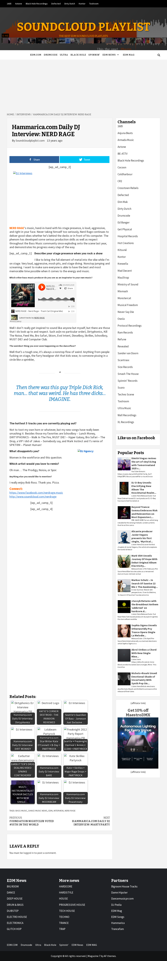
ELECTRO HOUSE (17, 917)
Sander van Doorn (128, 353)
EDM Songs (117, 917)
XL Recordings (126, 422)
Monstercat (124, 298)
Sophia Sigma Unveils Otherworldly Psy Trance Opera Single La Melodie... (144, 630)
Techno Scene (126, 394)
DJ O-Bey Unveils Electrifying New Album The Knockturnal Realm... (143, 487)
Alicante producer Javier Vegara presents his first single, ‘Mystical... (142, 536)
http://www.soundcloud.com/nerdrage (32, 496)
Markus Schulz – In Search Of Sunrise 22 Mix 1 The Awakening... (144, 583)
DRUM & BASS (15, 905)
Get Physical (125, 229)
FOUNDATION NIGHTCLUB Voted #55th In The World (31, 821)
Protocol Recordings (130, 325)
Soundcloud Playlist (83, 27)
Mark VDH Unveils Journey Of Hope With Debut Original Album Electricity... (144, 560)
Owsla (121, 319)
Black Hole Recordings (37, 3)
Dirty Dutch (69, 3)
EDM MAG (129, 54)
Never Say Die (126, 312)
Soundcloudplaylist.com (30, 140)
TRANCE (64, 923)
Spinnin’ (94, 54)
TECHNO (64, 917)
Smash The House (128, 374)
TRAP (62, 929)
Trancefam (117, 929)
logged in (28, 852)
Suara (121, 387)
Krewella (123, 263)
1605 (9, 3)
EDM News (109, 54)
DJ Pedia (116, 905)
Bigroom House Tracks (124, 886)
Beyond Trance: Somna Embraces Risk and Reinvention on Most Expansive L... (144, 512)
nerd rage (70, 810)
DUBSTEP (13, 911)
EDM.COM (35, 54)
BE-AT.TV (123, 153)
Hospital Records (128, 236)
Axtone (18, 3)
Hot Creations (126, 243)
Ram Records (125, 332)
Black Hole (78, 54)
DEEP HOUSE (15, 898)
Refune (122, 339)
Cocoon (122, 167)
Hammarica (118, 923)
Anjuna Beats (125, 133)
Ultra (64, 54)
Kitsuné (122, 250)
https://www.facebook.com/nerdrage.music (36, 492)
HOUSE (63, 898)
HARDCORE (65, 886)
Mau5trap (123, 277)
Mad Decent (125, 270)
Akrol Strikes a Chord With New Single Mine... (143, 653)
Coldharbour (125, 174)
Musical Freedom (128, 305)
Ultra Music (124, 408)
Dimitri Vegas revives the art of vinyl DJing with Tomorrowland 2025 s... (143, 463)
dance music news (37, 810)
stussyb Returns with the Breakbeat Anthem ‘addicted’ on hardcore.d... (144, 606)
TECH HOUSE (67, 911)
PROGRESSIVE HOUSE (72, 905)
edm (50, 810)
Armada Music (126, 140)
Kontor (82, 3)
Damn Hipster (119, 892)
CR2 (120, 181)
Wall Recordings (127, 415)
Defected (56, 3)
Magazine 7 (94, 956)
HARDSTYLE (66, 892)
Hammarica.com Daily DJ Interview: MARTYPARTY (91, 821)
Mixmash (123, 291)
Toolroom (94, 3)
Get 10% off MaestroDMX (138, 712)
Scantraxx (123, 360)
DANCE (11, 892)
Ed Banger (123, 222)
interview (59, 810)
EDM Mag (116, 911)
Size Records (125, 367)
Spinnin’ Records (127, 381)
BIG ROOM (13, 886)
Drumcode (50, 54)
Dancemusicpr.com (122, 898)
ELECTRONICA (15, 923)
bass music (21, 810)
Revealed (123, 346)
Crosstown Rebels (128, 188)
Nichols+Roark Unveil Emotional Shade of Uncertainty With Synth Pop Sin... (144, 678)
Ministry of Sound (128, 284)
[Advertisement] (83, 84)
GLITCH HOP (14, 929)
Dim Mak (123, 202)
